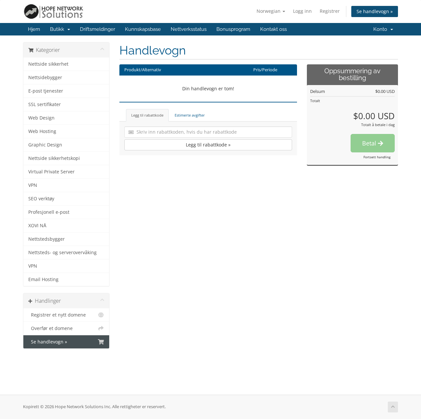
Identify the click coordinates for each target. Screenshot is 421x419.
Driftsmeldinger (97, 29)
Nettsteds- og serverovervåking (62, 252)
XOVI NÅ (37, 226)
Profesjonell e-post (48, 212)
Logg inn (302, 11)
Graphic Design (45, 145)
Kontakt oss (273, 29)
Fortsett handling (376, 157)
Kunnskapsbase (143, 29)
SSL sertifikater (44, 104)
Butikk (58, 29)
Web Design (41, 118)
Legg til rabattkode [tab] (147, 115)
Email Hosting (43, 279)
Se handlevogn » (375, 11)
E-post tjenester (45, 91)
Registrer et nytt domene (57, 315)
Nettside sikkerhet (48, 64)
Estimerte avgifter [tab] (190, 115)
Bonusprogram (233, 29)
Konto (381, 29)
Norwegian (269, 11)
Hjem (34, 29)
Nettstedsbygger (46, 239)
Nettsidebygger (45, 77)
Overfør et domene (50, 328)
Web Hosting (42, 131)
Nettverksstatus (189, 29)
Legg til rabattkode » (208, 145)
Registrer (330, 11)
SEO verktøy (41, 199)
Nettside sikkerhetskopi (54, 158)
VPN (32, 185)
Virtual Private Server (51, 172)
